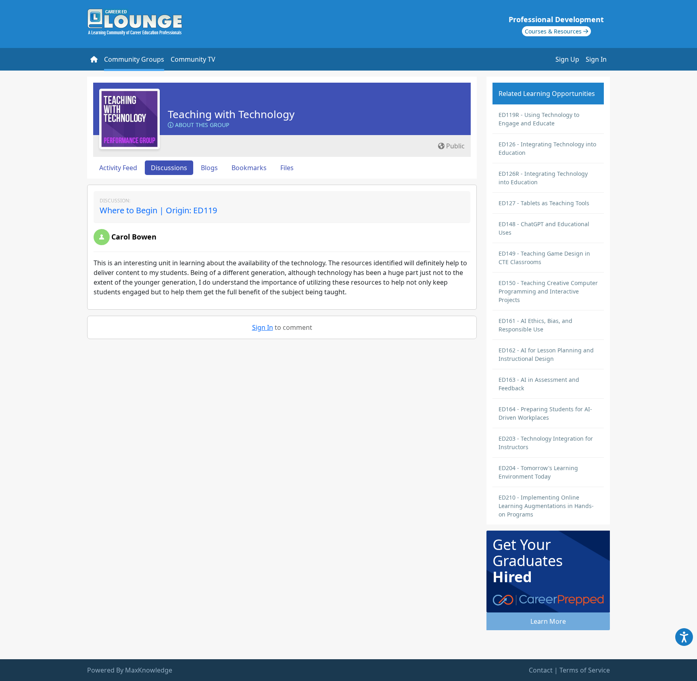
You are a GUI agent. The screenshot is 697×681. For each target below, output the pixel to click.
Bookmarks (249, 167)
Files (287, 167)
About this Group (201, 125)
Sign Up (567, 59)
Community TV (193, 59)
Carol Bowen (134, 237)
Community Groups (134, 59)
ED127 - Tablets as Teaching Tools (544, 203)
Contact (541, 670)
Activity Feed (118, 167)
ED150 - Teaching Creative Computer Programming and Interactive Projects (548, 291)
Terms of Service (584, 670)
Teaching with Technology (231, 114)
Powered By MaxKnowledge (129, 670)
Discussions (169, 167)
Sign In (596, 59)
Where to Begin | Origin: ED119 (158, 210)
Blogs (209, 167)
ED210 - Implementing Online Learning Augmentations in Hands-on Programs (546, 506)
